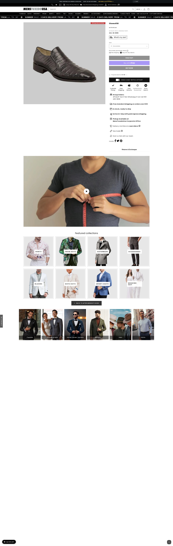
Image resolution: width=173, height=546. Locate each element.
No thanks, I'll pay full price (86, 293)
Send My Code (86, 289)
